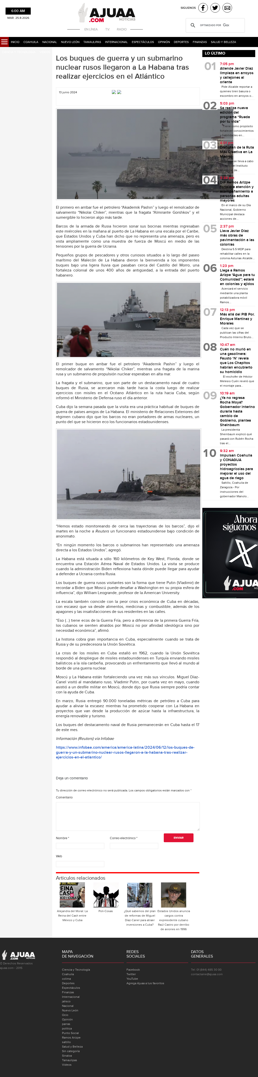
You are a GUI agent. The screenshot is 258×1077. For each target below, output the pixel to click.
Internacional (116, 42)
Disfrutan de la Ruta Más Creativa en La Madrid (237, 152)
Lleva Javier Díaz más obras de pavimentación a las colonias (237, 238)
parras (66, 1024)
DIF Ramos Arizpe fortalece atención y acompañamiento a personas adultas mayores (237, 191)
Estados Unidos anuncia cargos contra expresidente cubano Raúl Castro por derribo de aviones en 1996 (173, 920)
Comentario (64, 797)
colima (66, 978)
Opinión (164, 42)
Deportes (181, 42)
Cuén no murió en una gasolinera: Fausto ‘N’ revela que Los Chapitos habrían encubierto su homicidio (236, 360)
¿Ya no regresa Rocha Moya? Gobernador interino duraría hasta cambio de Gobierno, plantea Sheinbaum (237, 411)
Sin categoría (71, 1051)
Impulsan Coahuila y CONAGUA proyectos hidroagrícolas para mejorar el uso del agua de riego (236, 466)
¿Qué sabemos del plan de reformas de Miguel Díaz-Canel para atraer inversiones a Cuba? (140, 917)
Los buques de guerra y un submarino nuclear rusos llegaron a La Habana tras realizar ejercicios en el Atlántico (122, 67)
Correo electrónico (123, 838)
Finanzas (200, 42)
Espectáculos (143, 42)
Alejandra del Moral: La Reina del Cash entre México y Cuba (72, 915)
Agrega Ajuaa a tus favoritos (145, 983)
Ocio (65, 1015)
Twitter (131, 974)
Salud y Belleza (223, 42)
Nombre (62, 838)
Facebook (133, 969)
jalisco (66, 1001)
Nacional (49, 42)
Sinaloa (67, 1055)
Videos (45, 52)
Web (59, 856)
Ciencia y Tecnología (19, 52)
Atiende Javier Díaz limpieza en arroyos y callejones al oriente (236, 75)
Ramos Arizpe (71, 1037)
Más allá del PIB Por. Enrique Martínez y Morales (237, 319)
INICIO (15, 42)
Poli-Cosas (106, 911)
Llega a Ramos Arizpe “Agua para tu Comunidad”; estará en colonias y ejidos (237, 277)
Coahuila (30, 42)
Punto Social (70, 1033)
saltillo (66, 1042)
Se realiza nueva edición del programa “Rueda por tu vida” (235, 115)
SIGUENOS (188, 8)
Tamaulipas (92, 42)
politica (67, 1028)
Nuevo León (70, 42)
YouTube (132, 978)
